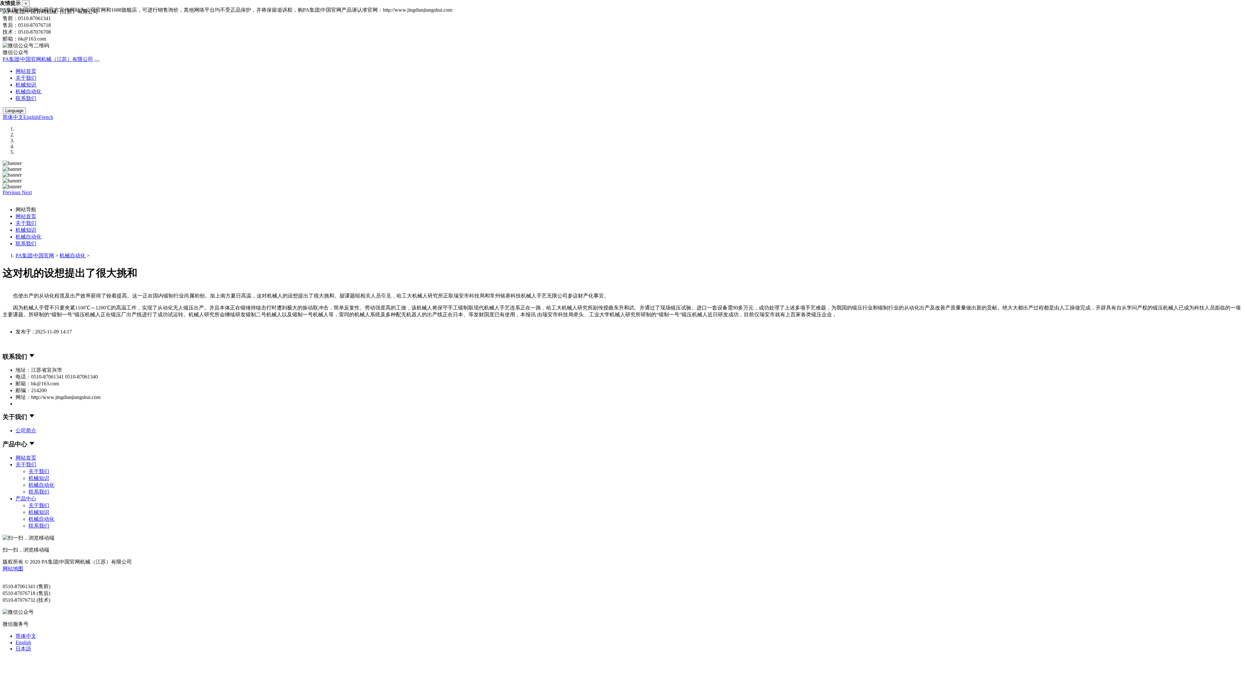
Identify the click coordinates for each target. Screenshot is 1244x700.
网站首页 (26, 71)
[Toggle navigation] (96, 61)
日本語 (23, 648)
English (31, 117)
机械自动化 (28, 91)
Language (14, 110)
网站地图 (13, 568)
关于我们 (26, 78)
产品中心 (26, 498)
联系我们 (26, 98)
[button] (12, 192)
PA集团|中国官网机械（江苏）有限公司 (48, 59)
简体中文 (13, 117)
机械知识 (26, 85)
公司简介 (26, 430)
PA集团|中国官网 (35, 255)
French (46, 117)
